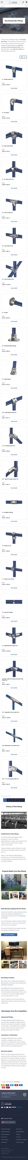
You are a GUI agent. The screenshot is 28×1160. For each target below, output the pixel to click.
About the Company (5, 1131)
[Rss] (3, 1085)
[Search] (26, 6)
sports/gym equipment (7, 985)
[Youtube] (16, 1085)
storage (5, 918)
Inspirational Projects (5, 1129)
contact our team (16, 921)
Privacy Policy (19, 1129)
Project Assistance (5, 1134)
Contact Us (18, 1137)
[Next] (23, 800)
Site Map (18, 1134)
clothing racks (17, 914)
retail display (22, 916)
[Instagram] (3, 1087)
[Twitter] (12, 1085)
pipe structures (5, 983)
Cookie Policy (4, 1142)
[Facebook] (7, 1085)
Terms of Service (5, 1139)
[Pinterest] (8, 1087)
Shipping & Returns (20, 1131)
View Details (14, 88)
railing (9, 914)
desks (21, 981)
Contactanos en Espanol (21, 1139)
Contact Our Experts (9, 934)
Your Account (4, 1137)
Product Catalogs (20, 1142)
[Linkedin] (21, 1085)
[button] (5, 895)
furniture (22, 983)
